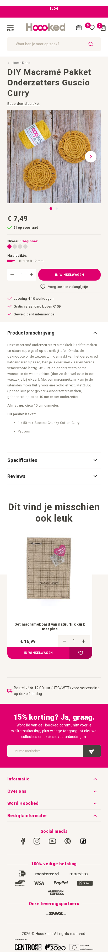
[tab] (54, 333)
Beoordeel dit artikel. (23, 104)
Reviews (16, 476)
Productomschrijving (31, 333)
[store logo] (46, 27)
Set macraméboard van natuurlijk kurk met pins (50, 626)
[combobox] (54, 44)
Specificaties (22, 460)
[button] (93, 156)
